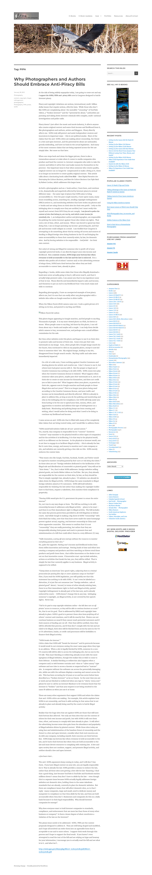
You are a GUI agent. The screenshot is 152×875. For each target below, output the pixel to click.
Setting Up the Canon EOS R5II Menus (121, 149)
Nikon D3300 (113, 367)
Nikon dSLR (112, 402)
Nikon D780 (113, 393)
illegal (29, 98)
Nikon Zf (111, 423)
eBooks (111, 349)
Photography (18, 95)
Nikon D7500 (113, 391)
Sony (110, 434)
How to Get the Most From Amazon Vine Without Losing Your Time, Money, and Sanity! (122, 153)
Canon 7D (112, 312)
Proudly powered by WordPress (37, 866)
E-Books (72, 16)
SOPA (16, 107)
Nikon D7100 (113, 384)
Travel (111, 445)
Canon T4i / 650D (114, 339)
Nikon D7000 (113, 382)
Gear (97, 16)
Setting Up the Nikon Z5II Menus (119, 144)
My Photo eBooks (114, 506)
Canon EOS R (113, 321)
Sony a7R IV (113, 441)
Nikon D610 (112, 380)
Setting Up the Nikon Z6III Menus (120, 157)
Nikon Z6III (112, 417)
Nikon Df (112, 399)
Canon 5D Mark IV (115, 295)
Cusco (111, 343)
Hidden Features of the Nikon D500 (118, 220)
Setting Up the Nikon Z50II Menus (120, 146)
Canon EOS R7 (113, 330)
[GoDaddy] (122, 543)
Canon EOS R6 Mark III (116, 328)
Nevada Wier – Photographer (118, 508)
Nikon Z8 (112, 419)
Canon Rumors (113, 497)
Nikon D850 (113, 397)
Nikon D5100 (113, 371)
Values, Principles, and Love (118, 516)
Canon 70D (112, 308)
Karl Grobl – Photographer (117, 501)
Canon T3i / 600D (114, 336)
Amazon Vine (113, 289)
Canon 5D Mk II (114, 297)
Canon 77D (112, 310)
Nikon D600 (113, 378)
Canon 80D (112, 317)
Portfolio (107, 16)
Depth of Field (113, 345)
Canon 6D (112, 306)
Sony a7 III (112, 436)
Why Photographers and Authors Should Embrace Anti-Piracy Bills (50, 82)
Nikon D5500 (113, 375)
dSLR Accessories (114, 347)
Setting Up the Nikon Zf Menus (119, 166)
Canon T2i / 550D (114, 334)
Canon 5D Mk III (114, 299)
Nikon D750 (113, 388)
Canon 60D (112, 304)
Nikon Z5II (112, 415)
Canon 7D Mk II (114, 315)
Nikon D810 (112, 395)
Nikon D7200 (113, 386)
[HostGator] (122, 536)
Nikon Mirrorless (114, 404)
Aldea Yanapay (113, 495)
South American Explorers (117, 512)
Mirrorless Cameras (115, 362)
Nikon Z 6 (112, 408)
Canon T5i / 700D (114, 341)
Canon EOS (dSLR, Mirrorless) (119, 319)
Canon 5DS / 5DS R (115, 302)
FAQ (110, 352)
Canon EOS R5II (114, 323)
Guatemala (112, 356)
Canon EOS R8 (113, 332)
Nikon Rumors (113, 510)
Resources (118, 16)
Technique (112, 443)
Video (110, 449)
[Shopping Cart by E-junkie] (122, 549)
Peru (110, 425)
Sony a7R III (113, 438)
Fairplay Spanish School (116, 499)
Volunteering (113, 452)
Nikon (111, 365)
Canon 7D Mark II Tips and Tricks (118, 185)
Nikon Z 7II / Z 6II (115, 412)
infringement (18, 100)
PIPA (24, 104)
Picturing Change (19, 866)
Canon (111, 293)
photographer (18, 102)
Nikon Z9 (112, 421)
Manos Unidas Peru (115, 503)
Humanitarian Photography (118, 358)
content (16, 98)
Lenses (111, 360)
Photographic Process (116, 428)
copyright (23, 98)
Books (111, 291)
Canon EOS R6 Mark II (116, 325)
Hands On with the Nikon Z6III (119, 164)
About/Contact (132, 16)
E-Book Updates (85, 16)
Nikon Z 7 (112, 410)
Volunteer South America (117, 519)
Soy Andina (112, 514)
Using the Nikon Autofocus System (118, 203)
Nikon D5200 (113, 373)
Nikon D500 (113, 369)
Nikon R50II (113, 406)
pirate (29, 104)
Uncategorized (113, 447)
